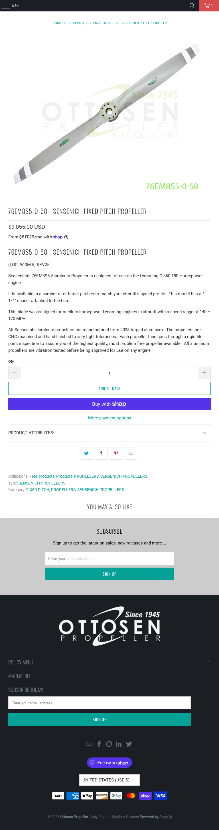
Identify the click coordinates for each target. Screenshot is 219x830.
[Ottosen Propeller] (109, 5)
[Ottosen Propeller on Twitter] (129, 744)
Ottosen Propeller (74, 817)
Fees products (41, 476)
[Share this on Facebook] (101, 453)
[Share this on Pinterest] (116, 453)
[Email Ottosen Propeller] (89, 744)
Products (64, 476)
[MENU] (2, 5)
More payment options (109, 418)
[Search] (192, 5)
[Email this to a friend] (131, 453)
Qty (11, 361)
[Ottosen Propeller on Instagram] (109, 744)
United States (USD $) (105, 780)
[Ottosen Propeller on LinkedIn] (119, 744)
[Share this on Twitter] (86, 453)
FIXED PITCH (37, 489)
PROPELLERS (86, 476)
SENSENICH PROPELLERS (123, 476)
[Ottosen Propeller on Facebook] (99, 744)
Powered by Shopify (156, 817)
